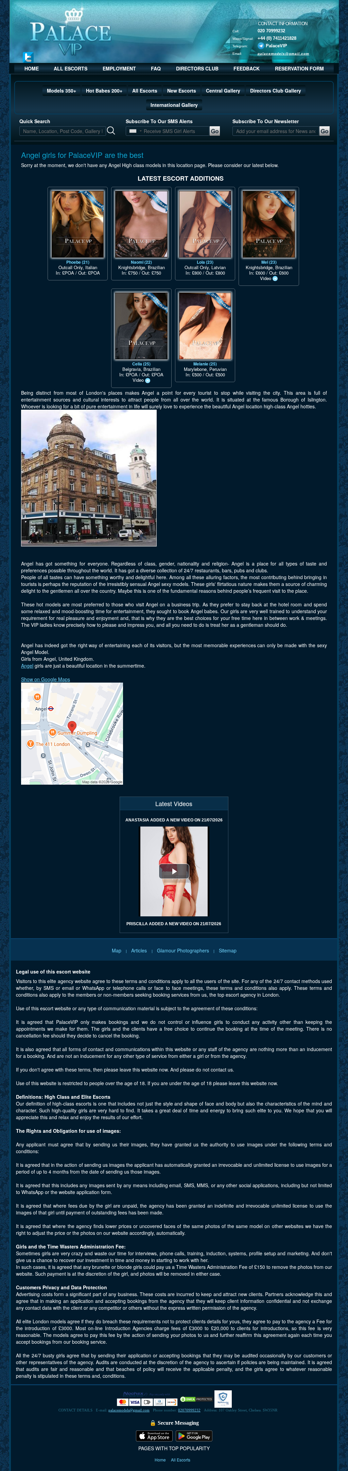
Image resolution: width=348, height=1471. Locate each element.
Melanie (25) (205, 363)
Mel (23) (269, 262)
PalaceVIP (276, 45)
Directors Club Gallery (275, 90)
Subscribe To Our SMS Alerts (159, 121)
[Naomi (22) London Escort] (141, 224)
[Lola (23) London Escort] (205, 224)
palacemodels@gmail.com (283, 53)
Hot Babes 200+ (104, 90)
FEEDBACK (246, 68)
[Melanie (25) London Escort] (205, 326)
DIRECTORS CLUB (197, 68)
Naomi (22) (141, 262)
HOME (31, 68)
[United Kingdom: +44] (133, 131)
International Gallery (174, 104)
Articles (139, 950)
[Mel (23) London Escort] (269, 224)
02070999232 (189, 1410)
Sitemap (228, 950)
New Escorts (181, 90)
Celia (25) (141, 363)
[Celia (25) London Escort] (141, 326)
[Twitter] (28, 57)
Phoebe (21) (77, 262)
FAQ (156, 68)
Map (116, 950)
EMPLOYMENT (119, 68)
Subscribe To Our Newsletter (265, 121)
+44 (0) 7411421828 (277, 37)
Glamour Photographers (183, 950)
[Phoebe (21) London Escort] (78, 224)
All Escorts (144, 90)
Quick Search (34, 121)
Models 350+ (61, 90)
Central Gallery (223, 90)
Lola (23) (205, 262)
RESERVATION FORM (299, 68)
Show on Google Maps (45, 679)
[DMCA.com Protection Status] (196, 1398)
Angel (27, 665)
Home (161, 1459)
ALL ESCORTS (70, 68)
